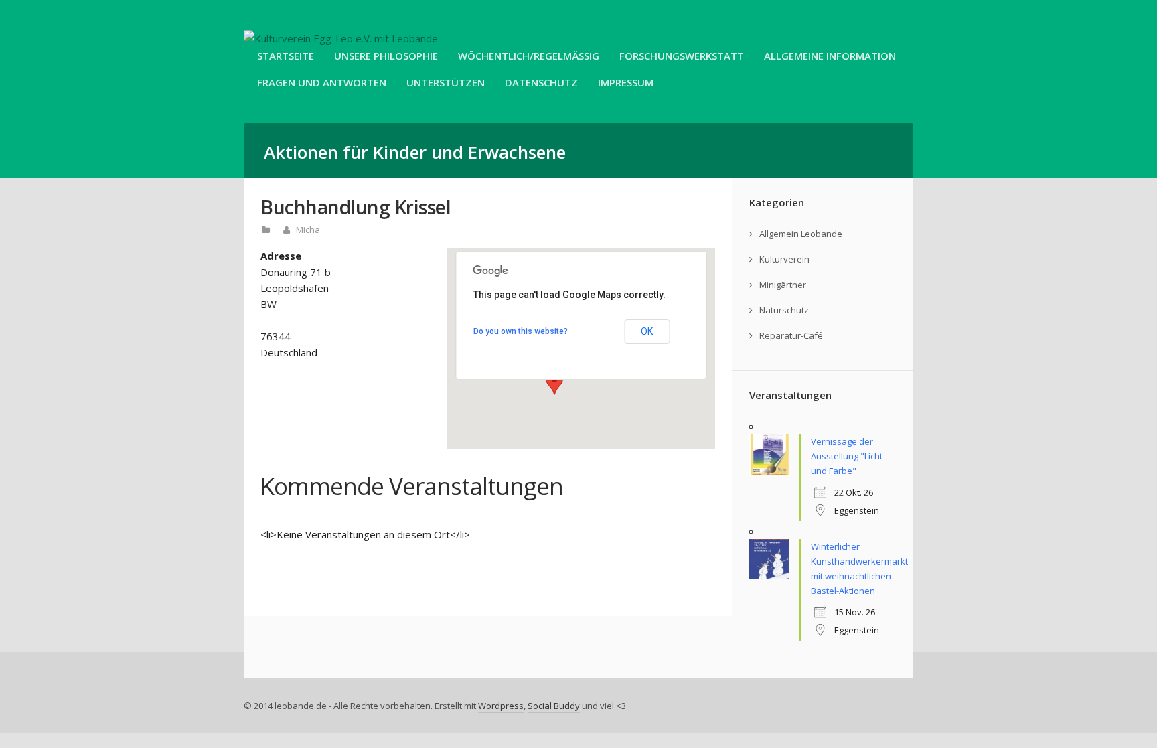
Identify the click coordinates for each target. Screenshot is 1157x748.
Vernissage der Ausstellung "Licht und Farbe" (846, 456)
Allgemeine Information (830, 56)
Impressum (625, 82)
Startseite (285, 56)
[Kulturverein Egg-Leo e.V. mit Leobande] (341, 38)
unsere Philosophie (386, 56)
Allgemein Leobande (800, 234)
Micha (308, 230)
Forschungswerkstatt (681, 56)
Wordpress (501, 706)
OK (647, 331)
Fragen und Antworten (321, 82)
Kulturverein (784, 259)
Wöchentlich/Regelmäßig (528, 56)
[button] (554, 382)
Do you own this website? (520, 331)
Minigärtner (782, 285)
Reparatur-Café (791, 335)
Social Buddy (554, 706)
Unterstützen (445, 82)
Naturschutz (784, 310)
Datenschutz (541, 82)
